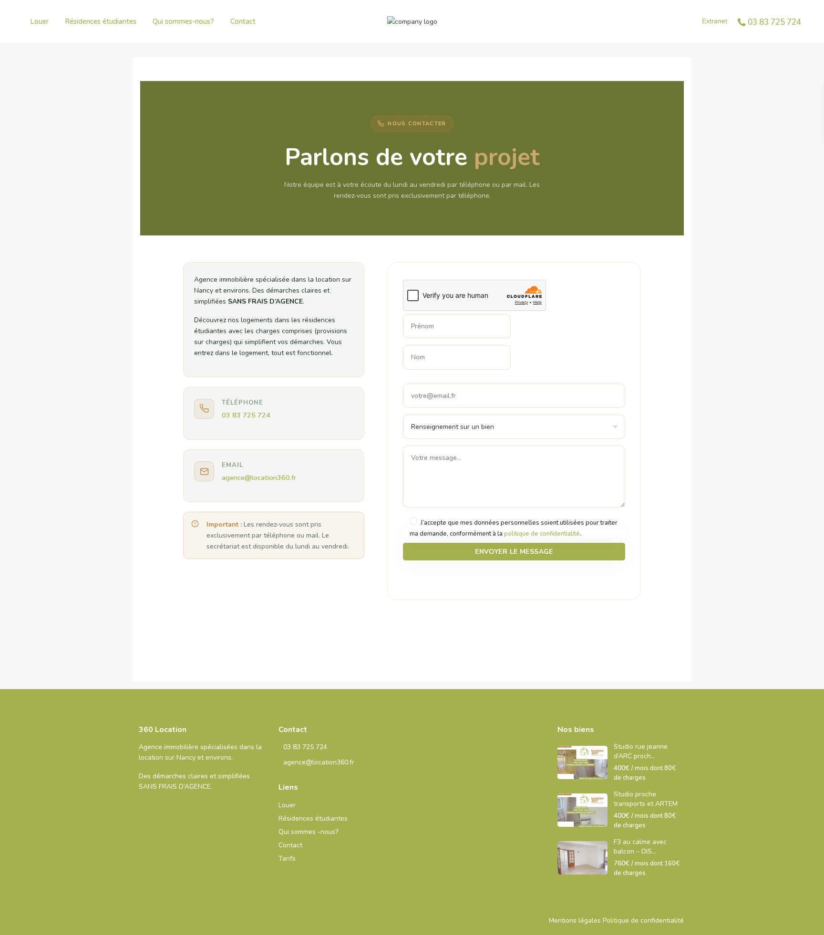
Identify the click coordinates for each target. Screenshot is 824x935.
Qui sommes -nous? (308, 831)
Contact (243, 21)
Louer (39, 21)
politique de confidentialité (542, 533)
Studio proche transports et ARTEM (646, 799)
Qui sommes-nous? (183, 21)
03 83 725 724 (774, 22)
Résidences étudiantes (100, 21)
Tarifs (287, 858)
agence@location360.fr (259, 477)
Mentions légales (575, 920)
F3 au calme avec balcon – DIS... (640, 846)
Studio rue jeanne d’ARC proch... (641, 751)
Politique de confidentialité (643, 920)
